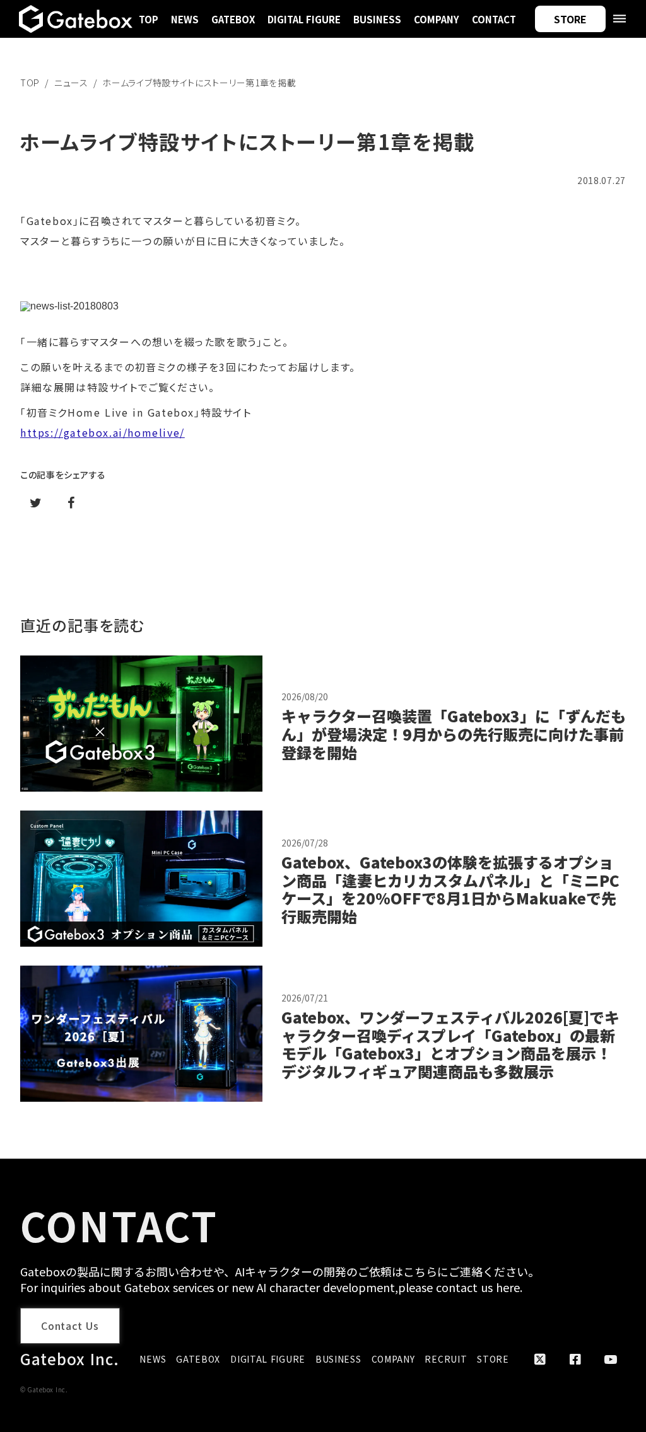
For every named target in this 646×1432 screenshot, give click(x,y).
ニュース (71, 82)
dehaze (619, 18)
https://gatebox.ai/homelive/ (102, 432)
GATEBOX (233, 19)
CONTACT (494, 19)
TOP (148, 19)
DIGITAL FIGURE (304, 19)
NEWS (185, 19)
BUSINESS (377, 19)
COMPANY (436, 19)
